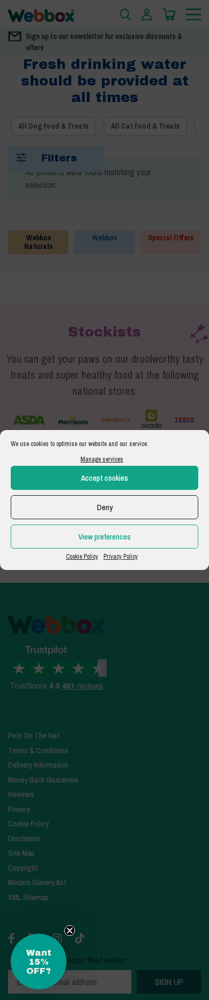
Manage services (101, 459)
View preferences (104, 536)
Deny (105, 507)
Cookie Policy (82, 556)
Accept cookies (104, 477)
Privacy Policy (120, 556)
